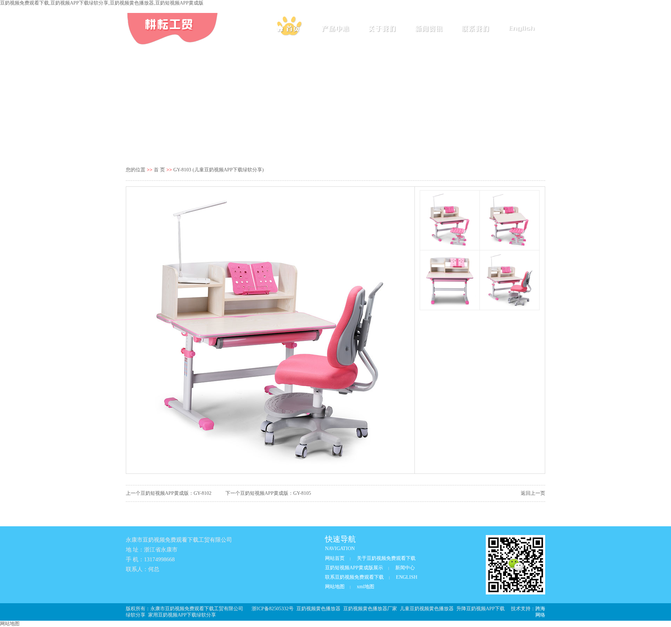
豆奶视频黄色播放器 (318, 608)
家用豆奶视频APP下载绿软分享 (182, 615)
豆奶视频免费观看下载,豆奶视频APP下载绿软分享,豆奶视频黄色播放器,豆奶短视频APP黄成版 (101, 3)
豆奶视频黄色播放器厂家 (370, 608)
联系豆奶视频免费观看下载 (354, 577)
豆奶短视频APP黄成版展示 (354, 567)
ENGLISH (406, 577)
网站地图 (335, 586)
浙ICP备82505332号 (273, 608)
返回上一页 (533, 493)
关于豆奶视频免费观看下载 (386, 558)
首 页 (159, 169)
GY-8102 (202, 493)
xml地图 (365, 586)
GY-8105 (302, 493)
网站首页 (335, 558)
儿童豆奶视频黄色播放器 (427, 608)
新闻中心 (405, 567)
